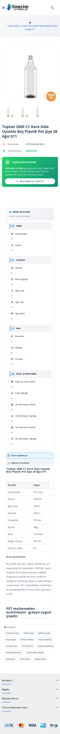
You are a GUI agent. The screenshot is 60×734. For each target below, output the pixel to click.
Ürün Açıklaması (19, 455)
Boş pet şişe (11, 639)
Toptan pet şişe (12, 633)
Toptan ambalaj (44, 639)
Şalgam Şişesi (40, 659)
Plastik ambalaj (27, 639)
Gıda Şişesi (10, 659)
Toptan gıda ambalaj (35, 652)
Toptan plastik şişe (45, 646)
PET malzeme (27, 646)
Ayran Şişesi (25, 659)
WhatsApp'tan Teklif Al (31, 181)
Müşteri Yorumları (20, 463)
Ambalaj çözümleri (13, 652)
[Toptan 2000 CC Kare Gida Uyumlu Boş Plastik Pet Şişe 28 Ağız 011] (8, 112)
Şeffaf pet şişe (44, 633)
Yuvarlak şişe (11, 646)
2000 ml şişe (28, 633)
